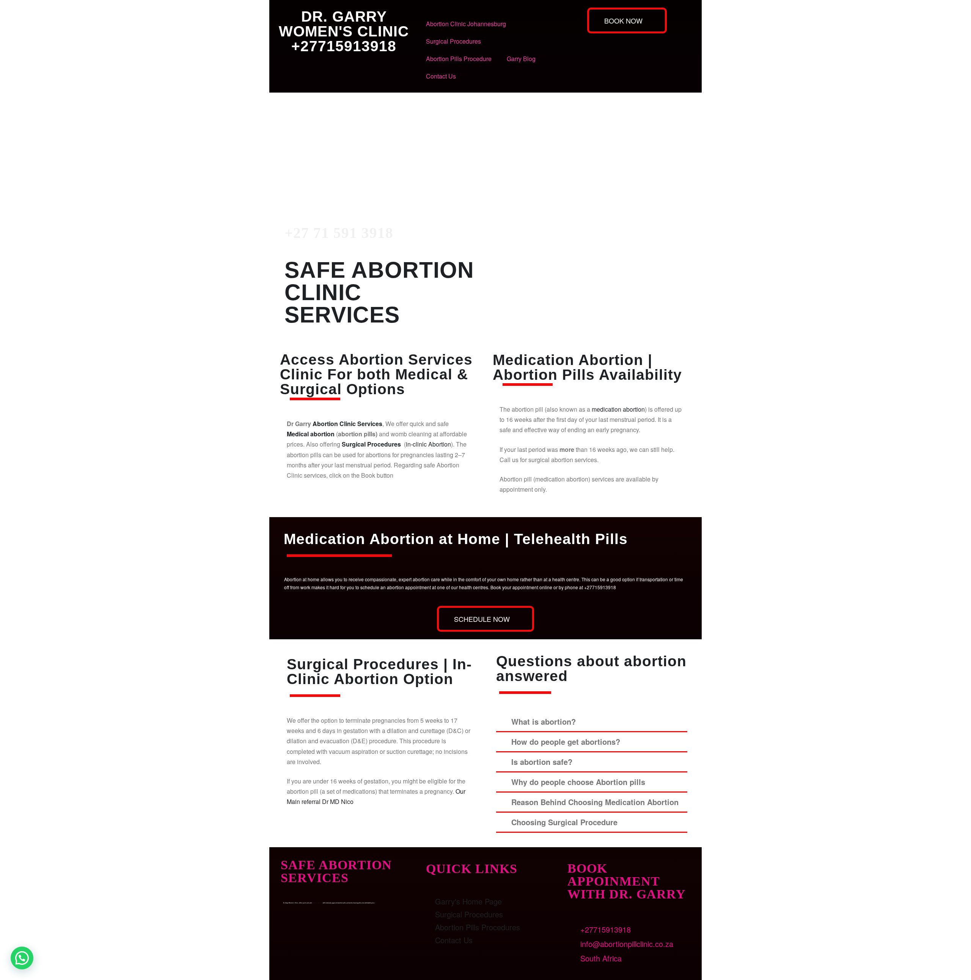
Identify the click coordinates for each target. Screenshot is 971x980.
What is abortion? (543, 721)
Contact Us (441, 76)
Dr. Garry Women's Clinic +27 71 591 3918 (342, 149)
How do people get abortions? (565, 741)
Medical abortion (311, 433)
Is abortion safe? (541, 761)
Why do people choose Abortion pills (578, 781)
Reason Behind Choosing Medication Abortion (595, 801)
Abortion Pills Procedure (459, 58)
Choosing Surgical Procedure (564, 821)
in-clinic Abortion (428, 444)
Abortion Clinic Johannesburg (466, 23)
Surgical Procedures (453, 41)
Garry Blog (521, 58)
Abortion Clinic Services (347, 423)
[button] (591, 722)
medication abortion (618, 409)
